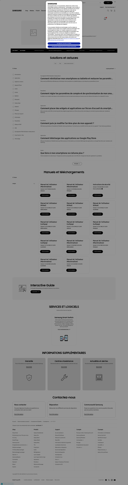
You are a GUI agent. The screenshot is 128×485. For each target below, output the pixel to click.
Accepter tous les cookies (64, 43)
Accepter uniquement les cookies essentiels (64, 46)
